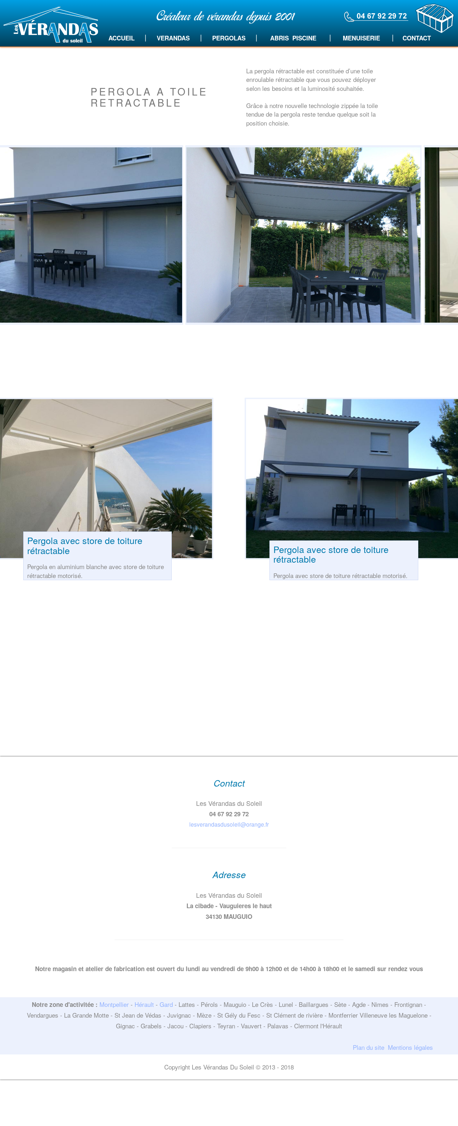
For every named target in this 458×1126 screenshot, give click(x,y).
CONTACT (417, 38)
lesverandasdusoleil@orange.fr (229, 824)
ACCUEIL (121, 38)
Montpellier (114, 1004)
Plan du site (368, 1047)
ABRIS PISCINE (293, 38)
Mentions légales (410, 1047)
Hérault (144, 1004)
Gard (166, 1004)
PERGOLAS (228, 38)
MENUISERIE (361, 38)
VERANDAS (173, 38)
